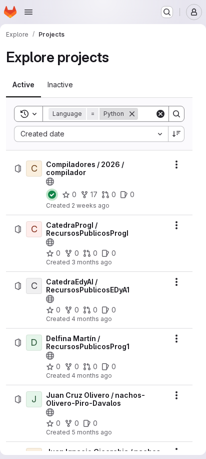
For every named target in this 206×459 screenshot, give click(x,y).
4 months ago (92, 319)
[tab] (23, 84)
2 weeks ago (91, 205)
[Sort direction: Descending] (176, 134)
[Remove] (132, 114)
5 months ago (92, 432)
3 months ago (92, 262)
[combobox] (91, 134)
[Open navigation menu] (28, 12)
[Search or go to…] (167, 12)
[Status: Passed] (52, 195)
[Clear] (160, 114)
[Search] (176, 114)
